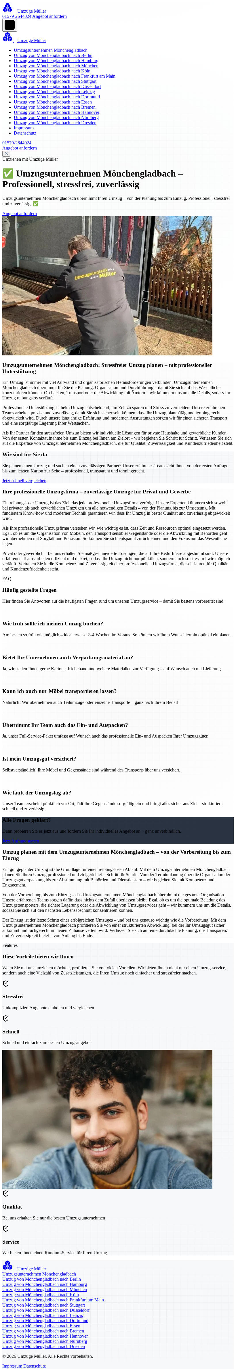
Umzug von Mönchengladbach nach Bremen (55, 107)
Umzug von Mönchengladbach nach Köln (52, 70)
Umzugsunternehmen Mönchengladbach (50, 50)
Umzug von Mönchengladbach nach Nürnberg (56, 117)
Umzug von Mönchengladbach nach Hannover (56, 112)
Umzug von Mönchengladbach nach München (56, 65)
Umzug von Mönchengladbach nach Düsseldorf (57, 86)
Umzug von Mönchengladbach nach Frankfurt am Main (64, 76)
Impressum (24, 127)
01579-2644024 (16, 16)
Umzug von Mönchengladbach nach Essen (53, 101)
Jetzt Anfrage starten (20, 840)
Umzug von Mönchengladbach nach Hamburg (56, 60)
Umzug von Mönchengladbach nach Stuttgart (55, 81)
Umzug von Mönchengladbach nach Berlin (53, 55)
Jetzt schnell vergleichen (24, 480)
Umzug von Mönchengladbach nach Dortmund (57, 96)
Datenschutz (25, 133)
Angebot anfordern (49, 16)
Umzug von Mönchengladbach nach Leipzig (54, 91)
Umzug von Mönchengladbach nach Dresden (55, 122)
